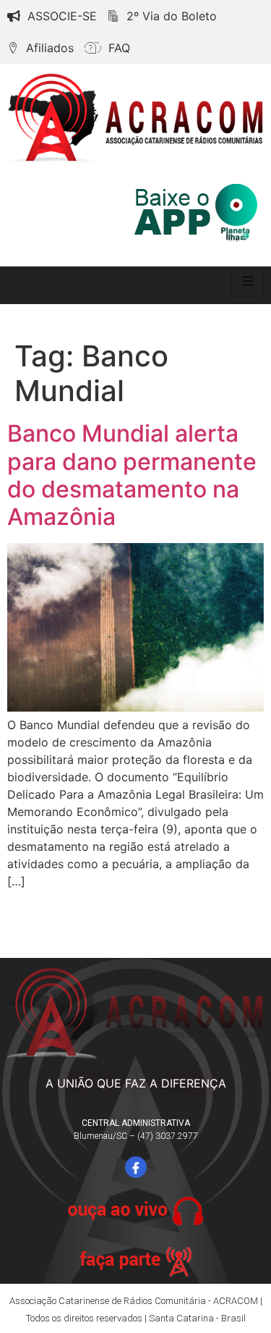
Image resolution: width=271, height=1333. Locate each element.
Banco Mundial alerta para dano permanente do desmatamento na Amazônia (132, 475)
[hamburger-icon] (247, 281)
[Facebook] (136, 1167)
